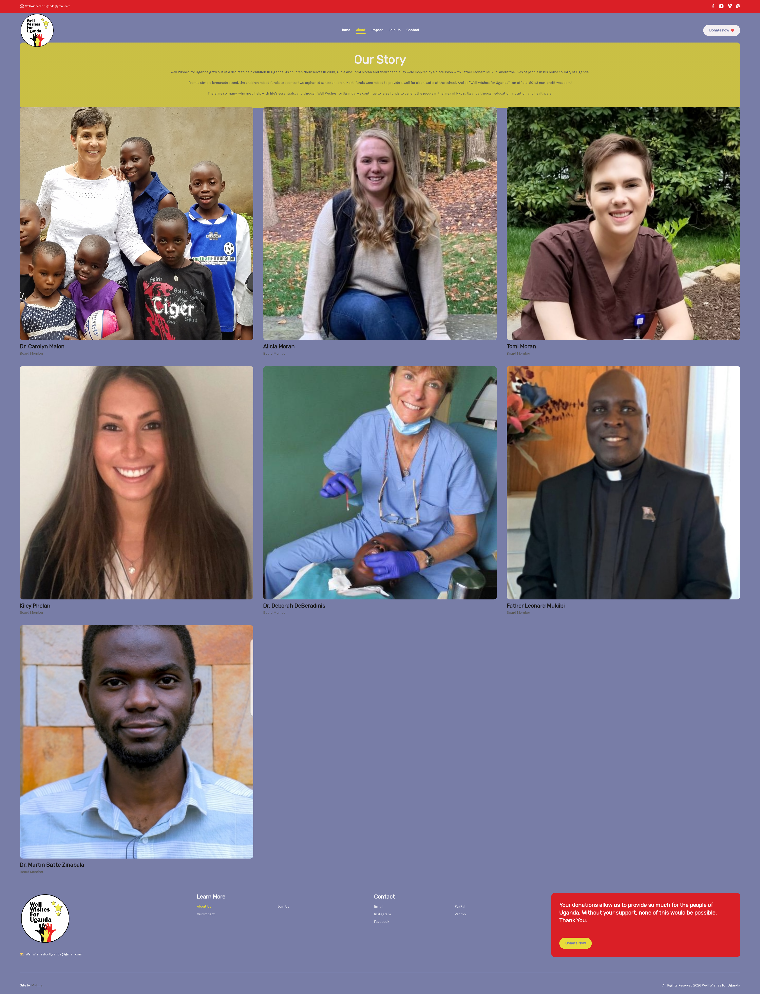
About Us (204, 906)
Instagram (382, 914)
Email (378, 906)
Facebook (381, 921)
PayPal (460, 906)
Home (345, 30)
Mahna (37, 985)
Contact (413, 30)
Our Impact (206, 914)
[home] (37, 30)
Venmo (460, 914)
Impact (377, 30)
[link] (136, 223)
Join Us (395, 30)
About (361, 30)
